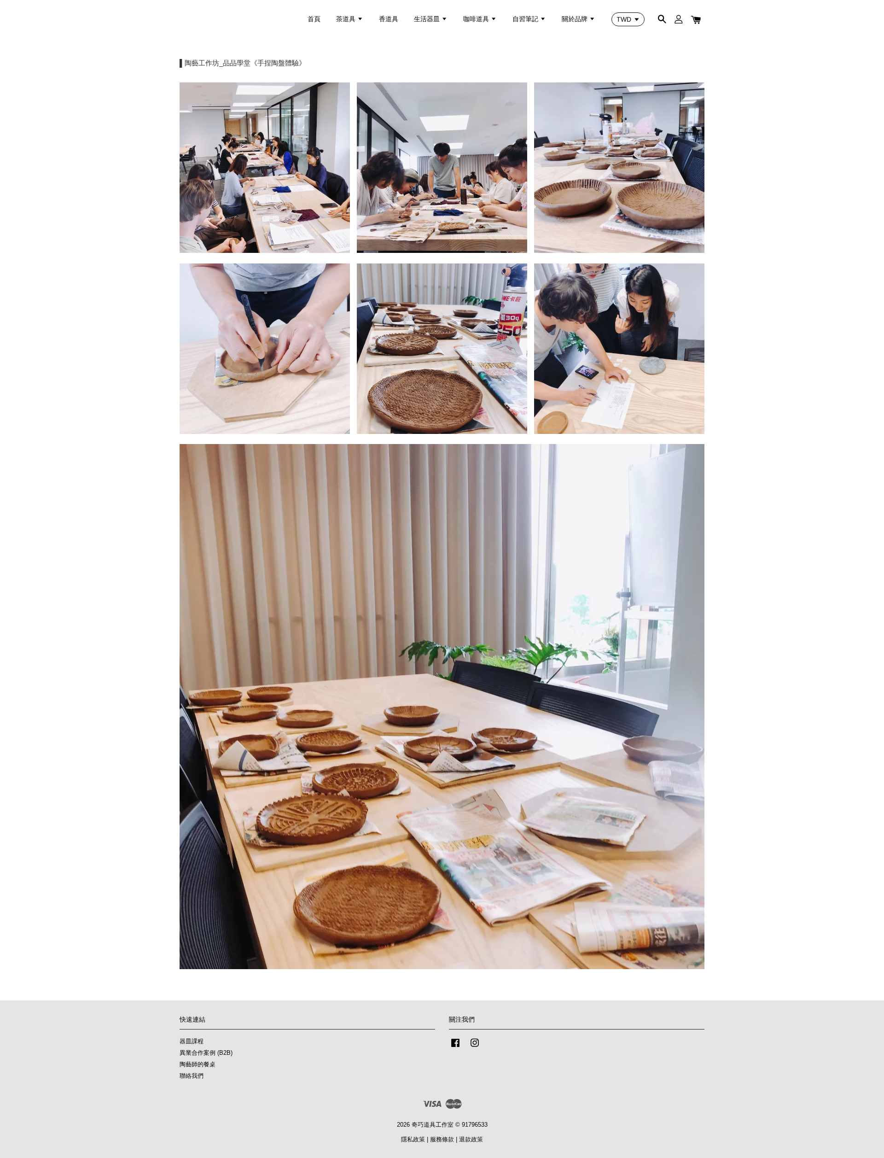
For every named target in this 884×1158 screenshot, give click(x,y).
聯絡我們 (192, 1075)
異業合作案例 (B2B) (206, 1052)
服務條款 (442, 1139)
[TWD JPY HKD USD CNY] (628, 19)
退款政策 (471, 1139)
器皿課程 (192, 1041)
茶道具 (346, 19)
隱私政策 (413, 1139)
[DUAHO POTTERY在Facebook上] (455, 1047)
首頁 (314, 19)
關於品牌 (575, 19)
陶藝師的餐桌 (197, 1064)
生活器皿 (428, 19)
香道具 (388, 19)
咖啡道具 (477, 19)
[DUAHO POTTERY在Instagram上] (474, 1047)
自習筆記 (526, 19)
